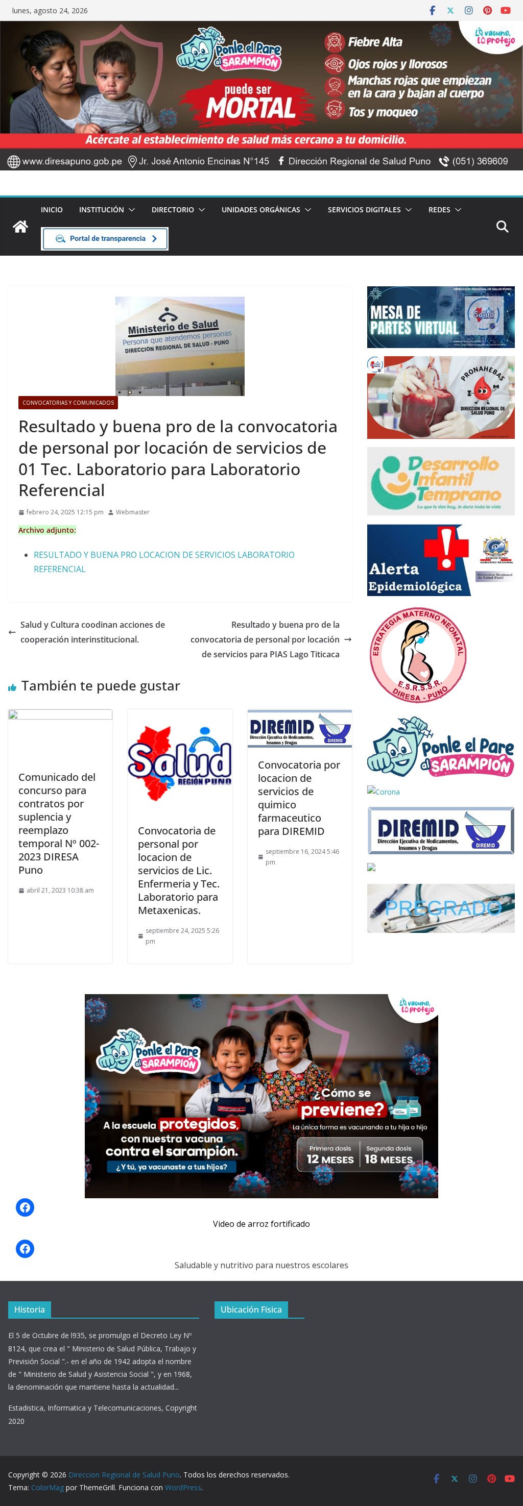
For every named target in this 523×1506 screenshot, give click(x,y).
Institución (101, 209)
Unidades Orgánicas (261, 209)
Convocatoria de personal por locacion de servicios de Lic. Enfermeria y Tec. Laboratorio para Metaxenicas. (179, 870)
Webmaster (133, 512)
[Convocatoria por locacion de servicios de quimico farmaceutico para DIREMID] (300, 716)
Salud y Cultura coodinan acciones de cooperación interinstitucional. (92, 632)
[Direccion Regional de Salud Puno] (20, 226)
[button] (129, 210)
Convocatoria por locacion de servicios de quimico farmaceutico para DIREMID (299, 798)
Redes (439, 209)
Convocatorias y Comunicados (68, 402)
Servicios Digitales (364, 209)
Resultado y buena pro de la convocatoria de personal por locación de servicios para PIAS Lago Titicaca (265, 639)
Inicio (52, 209)
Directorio (173, 209)
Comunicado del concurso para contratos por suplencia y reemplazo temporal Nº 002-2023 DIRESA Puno (58, 823)
